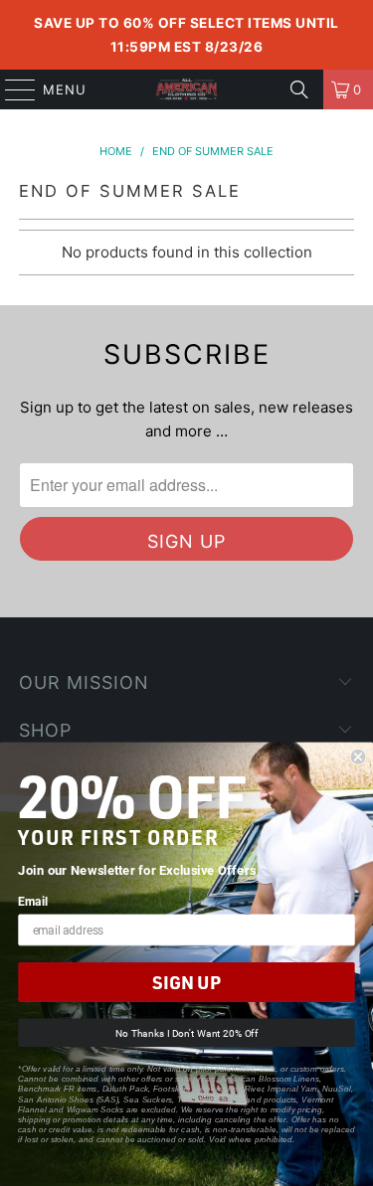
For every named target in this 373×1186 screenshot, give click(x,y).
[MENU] (11, 89)
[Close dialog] (358, 757)
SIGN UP (186, 982)
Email (33, 902)
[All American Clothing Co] (186, 89)
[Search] (299, 89)
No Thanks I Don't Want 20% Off (186, 1032)
